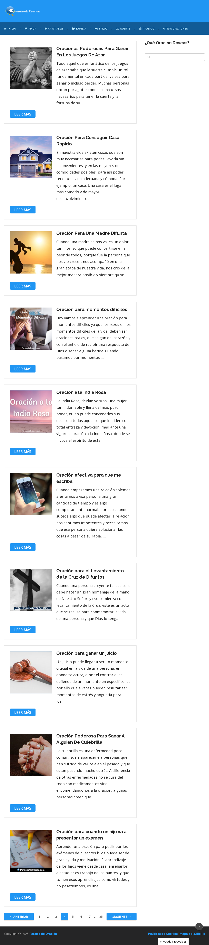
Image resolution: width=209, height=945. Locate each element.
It (204, 933)
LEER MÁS (22, 114)
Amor (32, 28)
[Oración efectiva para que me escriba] (31, 494)
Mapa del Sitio (190, 933)
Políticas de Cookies (163, 933)
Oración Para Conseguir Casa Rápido (87, 140)
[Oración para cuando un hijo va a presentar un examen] (31, 851)
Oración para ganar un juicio (86, 653)
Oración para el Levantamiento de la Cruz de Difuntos (90, 574)
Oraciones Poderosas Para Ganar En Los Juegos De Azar (92, 51)
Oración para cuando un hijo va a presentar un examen (91, 835)
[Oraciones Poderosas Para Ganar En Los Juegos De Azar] (31, 68)
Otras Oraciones (175, 28)
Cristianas (55, 28)
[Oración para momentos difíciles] (31, 329)
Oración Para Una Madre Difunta (91, 233)
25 (101, 917)
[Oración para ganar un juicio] (31, 672)
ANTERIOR (20, 917)
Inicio (11, 28)
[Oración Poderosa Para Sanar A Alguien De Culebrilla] (31, 755)
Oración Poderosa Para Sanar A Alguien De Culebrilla (90, 739)
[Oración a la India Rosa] (31, 411)
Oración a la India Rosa (81, 392)
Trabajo (148, 28)
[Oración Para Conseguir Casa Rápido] (31, 157)
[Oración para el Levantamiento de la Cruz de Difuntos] (31, 590)
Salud (103, 28)
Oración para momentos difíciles (91, 309)
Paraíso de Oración (43, 933)
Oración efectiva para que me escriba (88, 478)
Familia (81, 28)
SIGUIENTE (120, 917)
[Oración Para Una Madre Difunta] (31, 252)
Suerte (125, 28)
